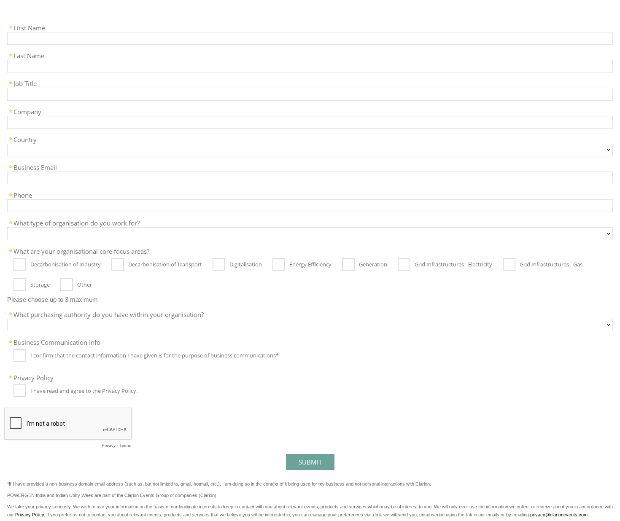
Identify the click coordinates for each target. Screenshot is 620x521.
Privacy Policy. (30, 514)
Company (27, 111)
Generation (373, 264)
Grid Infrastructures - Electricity (453, 264)
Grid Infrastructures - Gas (551, 264)
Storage (40, 284)
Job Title (25, 83)
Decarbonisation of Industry (65, 264)
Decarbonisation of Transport (165, 264)
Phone (22, 195)
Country (25, 139)
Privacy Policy (33, 377)
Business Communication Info (56, 342)
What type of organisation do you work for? (76, 222)
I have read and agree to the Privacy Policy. (83, 391)
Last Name (28, 55)
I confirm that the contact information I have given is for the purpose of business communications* (154, 356)
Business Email (35, 167)
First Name (29, 27)
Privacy (109, 445)
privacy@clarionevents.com (559, 514)
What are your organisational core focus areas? (81, 251)
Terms (125, 445)
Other (84, 284)
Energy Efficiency (310, 264)
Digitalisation (245, 264)
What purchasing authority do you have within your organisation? (108, 314)
